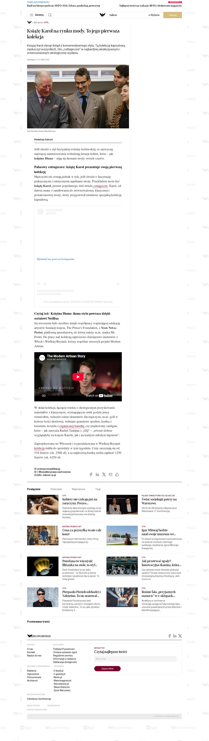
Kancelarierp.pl (61, 684)
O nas (30, 649)
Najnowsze (78, 489)
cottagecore (100, 186)
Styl (46, 22)
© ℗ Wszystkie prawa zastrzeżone (52, 472)
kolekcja (39, 448)
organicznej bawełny (72, 426)
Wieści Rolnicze (62, 687)
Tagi (97, 489)
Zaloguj (173, 15)
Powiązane (33, 489)
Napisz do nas (34, 655)
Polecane (56, 489)
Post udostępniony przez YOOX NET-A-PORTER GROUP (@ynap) (78, 301)
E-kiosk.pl (58, 670)
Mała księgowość (62, 680)
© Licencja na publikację (47, 469)
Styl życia (38, 22)
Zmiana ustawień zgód (65, 652)
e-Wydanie (154, 15)
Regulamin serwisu (63, 655)
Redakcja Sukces (43, 139)
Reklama (31, 670)
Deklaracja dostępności (65, 662)
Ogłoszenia (33, 674)
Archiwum (32, 680)
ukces (113, 15)
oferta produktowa (37, 710)
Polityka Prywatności (64, 649)
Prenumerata (34, 677)
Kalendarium (53, 706)
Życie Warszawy (62, 690)
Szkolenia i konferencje (39, 699)
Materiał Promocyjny (71, 557)
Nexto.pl (58, 677)
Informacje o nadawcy (64, 659)
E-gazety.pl (59, 674)
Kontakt (31, 652)
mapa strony (33, 706)
